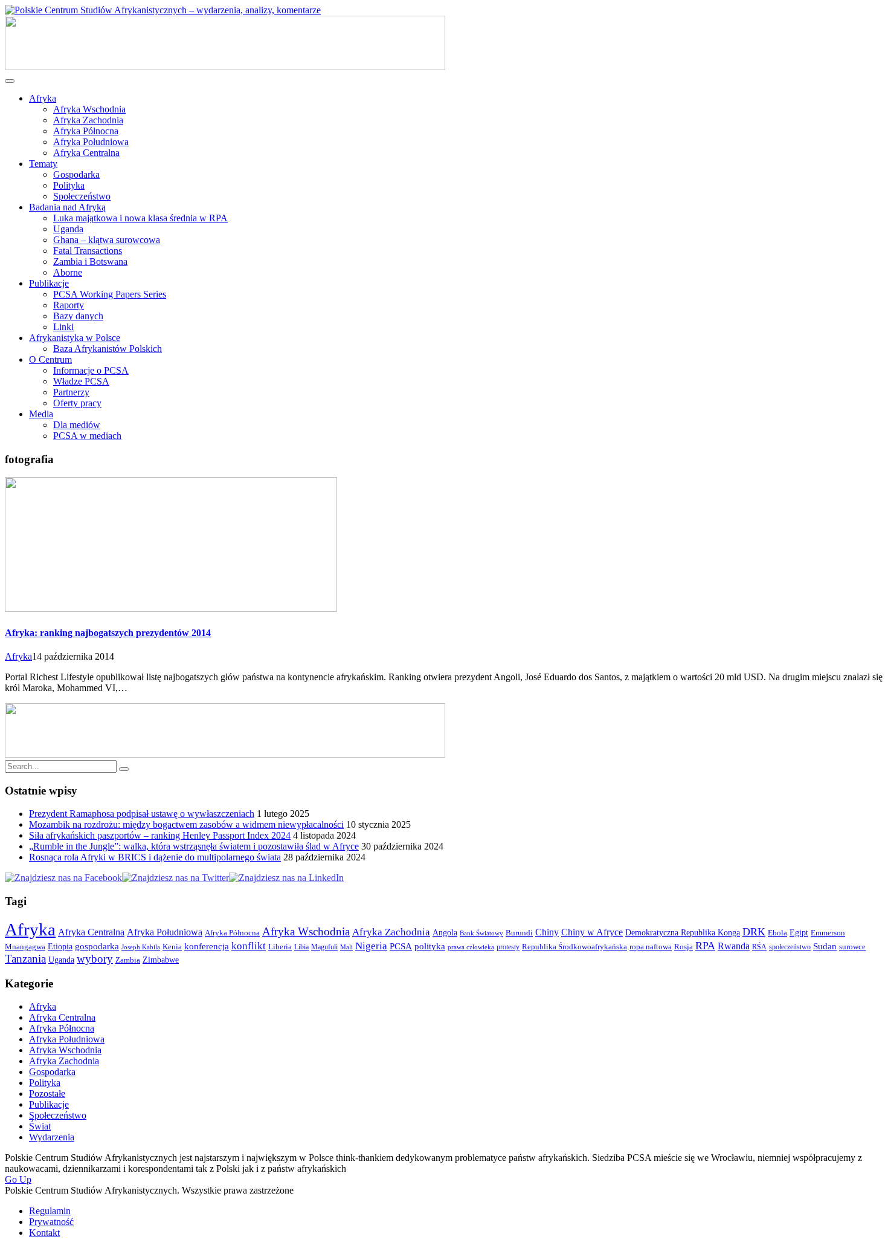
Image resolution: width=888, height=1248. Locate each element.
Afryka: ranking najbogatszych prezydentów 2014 (108, 633)
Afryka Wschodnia (89, 109)
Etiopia (60, 946)
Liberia (280, 947)
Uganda (68, 229)
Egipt (799, 932)
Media (41, 414)
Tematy (43, 163)
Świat (40, 1126)
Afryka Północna (85, 131)
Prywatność (51, 1222)
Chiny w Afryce (592, 932)
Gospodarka (76, 174)
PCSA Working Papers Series (109, 294)
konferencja (206, 946)
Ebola (777, 932)
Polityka (69, 185)
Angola (445, 932)
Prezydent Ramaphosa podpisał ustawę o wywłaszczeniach (141, 813)
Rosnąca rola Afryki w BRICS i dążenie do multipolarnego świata (155, 857)
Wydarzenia (51, 1137)
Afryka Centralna (86, 153)
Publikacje (49, 283)
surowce (852, 947)
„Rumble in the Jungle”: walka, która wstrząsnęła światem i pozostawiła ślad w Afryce (194, 846)
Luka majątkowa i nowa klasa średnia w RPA (140, 218)
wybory (95, 958)
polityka (429, 946)
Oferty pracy (77, 403)
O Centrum (50, 359)
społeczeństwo (790, 947)
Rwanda (734, 946)
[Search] (124, 769)
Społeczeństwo (82, 196)
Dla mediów (76, 425)
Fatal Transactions (87, 250)
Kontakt (44, 1232)
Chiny (547, 932)
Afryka (42, 98)
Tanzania (25, 958)
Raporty (68, 305)
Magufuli (324, 947)
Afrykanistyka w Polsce (74, 338)
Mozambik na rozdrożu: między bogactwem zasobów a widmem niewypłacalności (186, 824)
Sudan (825, 946)
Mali (346, 947)
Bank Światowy (481, 933)
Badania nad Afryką (67, 207)
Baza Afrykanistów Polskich (107, 348)
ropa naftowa (650, 947)
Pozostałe (47, 1093)
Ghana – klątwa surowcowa (106, 240)
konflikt (248, 946)
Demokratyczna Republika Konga (682, 932)
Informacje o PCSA (91, 370)
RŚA (759, 947)
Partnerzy (71, 392)
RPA (705, 946)
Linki (63, 327)
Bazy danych (78, 316)
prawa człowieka (471, 947)
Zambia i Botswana (90, 261)
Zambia (127, 960)
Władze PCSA (81, 381)
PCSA (401, 946)
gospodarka (97, 946)
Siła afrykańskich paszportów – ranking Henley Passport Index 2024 (160, 835)
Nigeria (371, 946)
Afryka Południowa (91, 142)
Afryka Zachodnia (88, 120)
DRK (753, 932)
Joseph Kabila (140, 947)
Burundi (519, 932)
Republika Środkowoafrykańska (574, 946)
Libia (301, 947)
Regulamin (50, 1211)
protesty (508, 947)
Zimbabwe (161, 959)
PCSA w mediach (87, 436)
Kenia (172, 946)
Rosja (683, 946)
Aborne (67, 272)
